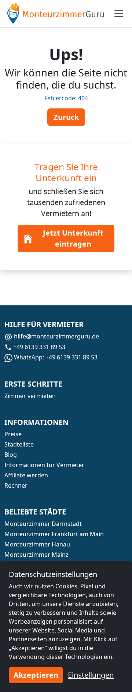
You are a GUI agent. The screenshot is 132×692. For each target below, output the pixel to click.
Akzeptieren (36, 675)
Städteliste (19, 444)
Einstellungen (91, 675)
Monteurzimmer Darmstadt (43, 524)
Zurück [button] (66, 117)
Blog (10, 455)
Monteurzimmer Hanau (37, 544)
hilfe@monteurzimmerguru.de (55, 336)
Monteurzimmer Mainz (36, 555)
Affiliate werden (26, 475)
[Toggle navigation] (119, 13)
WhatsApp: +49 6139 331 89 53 (55, 357)
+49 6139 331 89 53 (38, 347)
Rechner (15, 485)
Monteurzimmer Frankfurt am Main (54, 534)
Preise (13, 434)
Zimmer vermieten (30, 396)
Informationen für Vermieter (44, 465)
